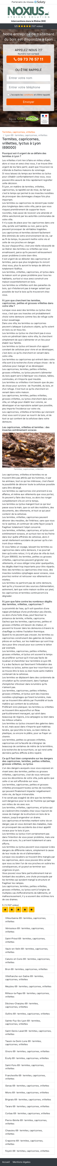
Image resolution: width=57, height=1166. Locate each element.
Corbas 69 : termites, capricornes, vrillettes (27, 1113)
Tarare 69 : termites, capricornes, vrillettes (27, 1106)
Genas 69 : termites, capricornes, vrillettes (27, 1085)
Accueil (6, 1162)
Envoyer (28, 102)
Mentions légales (21, 1162)
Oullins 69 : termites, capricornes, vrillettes (27, 1013)
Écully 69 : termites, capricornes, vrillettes (27, 1058)
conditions (28, 94)
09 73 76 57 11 (30, 59)
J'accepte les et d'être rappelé (30, 94)
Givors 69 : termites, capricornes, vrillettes (27, 1051)
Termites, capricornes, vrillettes (18, 132)
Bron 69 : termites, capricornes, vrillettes (26, 969)
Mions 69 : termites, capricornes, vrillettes (27, 1092)
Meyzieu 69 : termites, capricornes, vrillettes (28, 986)
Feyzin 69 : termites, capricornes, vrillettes (27, 1151)
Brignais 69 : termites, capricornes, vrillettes (28, 1099)
